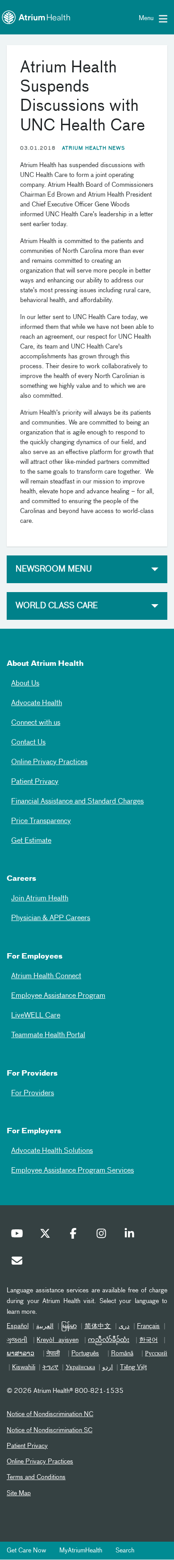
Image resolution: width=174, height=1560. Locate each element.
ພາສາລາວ (20, 1353)
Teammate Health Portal (48, 1035)
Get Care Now (26, 1550)
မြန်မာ (69, 1326)
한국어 (148, 1340)
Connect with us (35, 723)
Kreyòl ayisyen (57, 1340)
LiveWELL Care (35, 1015)
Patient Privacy (34, 782)
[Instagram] (103, 1236)
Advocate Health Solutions (52, 1151)
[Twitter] (47, 1236)
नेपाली (53, 1353)
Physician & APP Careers (50, 918)
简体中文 (98, 1326)
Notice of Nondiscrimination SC (49, 1430)
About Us (25, 683)
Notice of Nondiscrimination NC (50, 1414)
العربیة (45, 1326)
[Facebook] (75, 1236)
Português (85, 1353)
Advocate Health (36, 703)
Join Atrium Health (39, 898)
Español (18, 1326)
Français (148, 1326)
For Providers (32, 1093)
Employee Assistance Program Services (72, 1170)
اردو (107, 1367)
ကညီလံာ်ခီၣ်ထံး (108, 1340)
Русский (156, 1353)
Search (125, 1550)
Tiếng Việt (133, 1367)
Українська (80, 1367)
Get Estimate (31, 841)
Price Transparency (41, 821)
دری (124, 1326)
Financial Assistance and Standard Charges (77, 801)
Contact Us (28, 742)
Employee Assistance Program (58, 996)
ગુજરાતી (17, 1340)
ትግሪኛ (50, 1367)
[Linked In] (132, 1236)
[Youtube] (19, 1236)
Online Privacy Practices (49, 762)
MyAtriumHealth (80, 1550)
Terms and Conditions (36, 1477)
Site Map (19, 1493)
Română (122, 1353)
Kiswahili (23, 1367)
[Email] (19, 1263)
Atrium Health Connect (46, 976)
